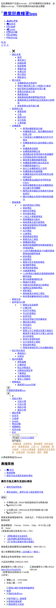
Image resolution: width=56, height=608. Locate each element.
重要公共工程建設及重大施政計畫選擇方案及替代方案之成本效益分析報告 (38, 333)
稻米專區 (27, 256)
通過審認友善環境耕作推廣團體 (38, 154)
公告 (19, 114)
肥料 (39, 452)
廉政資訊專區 (29, 322)
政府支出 (27, 328)
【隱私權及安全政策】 (17, 536)
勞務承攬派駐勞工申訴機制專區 (38, 347)
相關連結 (16, 382)
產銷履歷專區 (29, 228)
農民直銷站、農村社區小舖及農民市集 (25, 492)
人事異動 (21, 123)
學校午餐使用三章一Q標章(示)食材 (34, 86)
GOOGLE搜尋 (27, 438)
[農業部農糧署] (19, 13)
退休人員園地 (23, 379)
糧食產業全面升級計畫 (28, 106)
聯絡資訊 (21, 77)
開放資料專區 (29, 345)
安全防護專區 (29, 313)
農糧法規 (16, 299)
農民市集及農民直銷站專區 (20, 475)
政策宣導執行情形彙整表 (35, 319)
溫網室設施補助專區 (32, 288)
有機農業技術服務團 (32, 171)
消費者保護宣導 (25, 370)
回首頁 (12, 24)
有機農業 (16, 126)
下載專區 (21, 373)
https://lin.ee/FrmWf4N (11, 569)
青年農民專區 (29, 214)
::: (2, 497)
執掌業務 (21, 66)
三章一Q (35, 446)
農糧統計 (21, 353)
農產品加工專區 (30, 239)
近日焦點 (21, 120)
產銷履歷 (38, 444)
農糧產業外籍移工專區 (34, 293)
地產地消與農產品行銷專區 (36, 285)
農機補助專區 (29, 242)
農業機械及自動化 (31, 219)
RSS (14, 432)
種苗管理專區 (29, 211)
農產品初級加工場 (26, 91)
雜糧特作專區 (29, 282)
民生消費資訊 (23, 367)
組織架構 (21, 63)
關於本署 (16, 54)
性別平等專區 (29, 310)
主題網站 (13, 35)
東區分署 (21, 410)
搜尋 (17, 438)
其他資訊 (27, 325)
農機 (45, 452)
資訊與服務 (17, 359)
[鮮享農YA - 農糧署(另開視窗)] (16, 598)
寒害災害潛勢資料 (31, 339)
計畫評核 (27, 308)
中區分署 (21, 404)
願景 (19, 57)
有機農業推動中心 (31, 165)
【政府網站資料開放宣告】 (20, 539)
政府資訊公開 (18, 302)
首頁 (11, 470)
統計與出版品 (18, 350)
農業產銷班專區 (30, 236)
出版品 (20, 356)
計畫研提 (21, 365)
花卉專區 (27, 231)
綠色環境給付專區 (31, 205)
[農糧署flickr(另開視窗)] (14, 601)
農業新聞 (21, 111)
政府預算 (27, 316)
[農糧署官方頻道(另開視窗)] (15, 604)
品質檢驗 (45, 446)
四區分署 (16, 398)
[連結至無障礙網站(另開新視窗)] (21, 591)
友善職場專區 (23, 376)
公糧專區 (27, 233)
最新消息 (21, 117)
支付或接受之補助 (31, 342)
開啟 (4, 497)
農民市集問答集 (14, 487)
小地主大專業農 (28, 449)
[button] (33, 66)
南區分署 (21, 407)
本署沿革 (21, 71)
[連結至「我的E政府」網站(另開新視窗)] (15, 593)
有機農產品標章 (30, 148)
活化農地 (31, 452)
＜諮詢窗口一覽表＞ (30, 552)
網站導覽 (13, 21)
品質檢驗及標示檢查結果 (35, 157)
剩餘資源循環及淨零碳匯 (35, 225)
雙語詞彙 (13, 32)
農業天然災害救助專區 (34, 262)
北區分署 (21, 401)
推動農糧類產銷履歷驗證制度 (31, 97)
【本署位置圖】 (21, 542)
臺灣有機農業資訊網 (32, 128)
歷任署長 (21, 74)
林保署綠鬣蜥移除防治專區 (36, 296)
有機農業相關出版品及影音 (36, 163)
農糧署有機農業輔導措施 (35, 160)
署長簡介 (21, 60)
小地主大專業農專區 (32, 216)
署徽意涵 (21, 69)
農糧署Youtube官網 (26, 385)
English (12, 29)
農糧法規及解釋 (30, 305)
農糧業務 (16, 202)
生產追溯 (20, 452)
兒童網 (12, 27)
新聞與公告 (17, 108)
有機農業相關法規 (31, 151)
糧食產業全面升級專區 (34, 222)
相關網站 (16, 426)
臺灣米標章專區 (30, 268)
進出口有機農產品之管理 (35, 168)
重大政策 (16, 80)
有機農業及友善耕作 (27, 83)
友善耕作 (27, 444)
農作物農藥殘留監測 (32, 279)
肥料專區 (27, 290)
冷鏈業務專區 (29, 271)
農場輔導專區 (29, 265)
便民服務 (21, 362)
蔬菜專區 (27, 259)
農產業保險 (22, 94)
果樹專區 (27, 208)
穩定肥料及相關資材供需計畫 (31, 89)
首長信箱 (13, 38)
